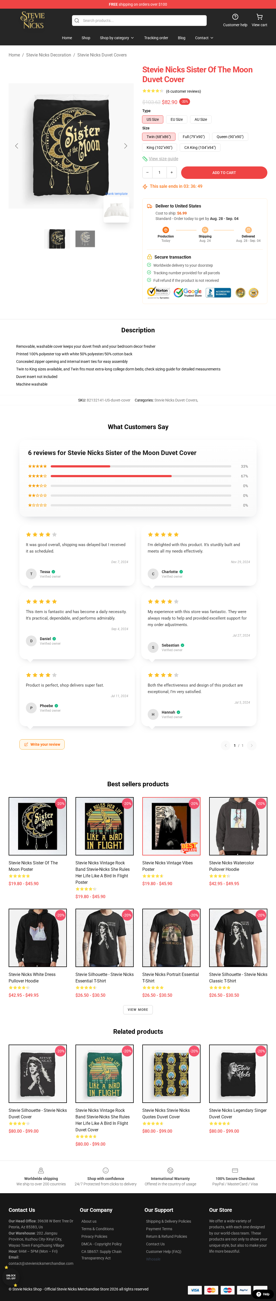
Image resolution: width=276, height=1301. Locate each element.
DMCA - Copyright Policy (101, 1244)
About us (88, 1221)
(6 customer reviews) (183, 91)
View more (138, 1010)
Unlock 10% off (11, 1277)
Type (146, 111)
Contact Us (155, 1244)
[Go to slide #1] (57, 239)
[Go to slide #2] (85, 239)
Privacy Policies (94, 1236)
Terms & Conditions (97, 1229)
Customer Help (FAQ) (163, 1251)
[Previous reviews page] (225, 745)
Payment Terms (159, 1229)
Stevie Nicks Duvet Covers (102, 55)
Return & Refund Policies (166, 1236)
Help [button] (266, 1294)
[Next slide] (125, 146)
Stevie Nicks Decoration (48, 55)
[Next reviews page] (252, 745)
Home (14, 55)
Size (146, 128)
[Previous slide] (17, 146)
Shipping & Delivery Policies (168, 1221)
